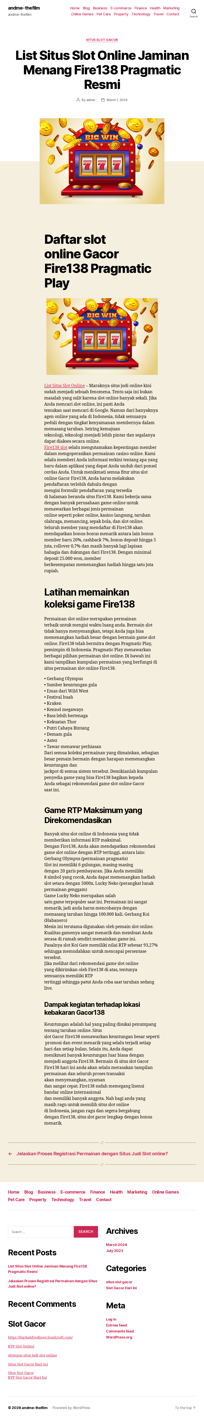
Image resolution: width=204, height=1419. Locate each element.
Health (155, 8)
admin (90, 100)
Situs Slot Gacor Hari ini (28, 1364)
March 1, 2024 (117, 100)
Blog (86, 8)
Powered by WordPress (71, 1408)
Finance (141, 8)
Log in (111, 1319)
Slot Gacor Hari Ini (121, 1288)
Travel (158, 14)
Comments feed (120, 1331)
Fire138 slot (55, 447)
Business (100, 8)
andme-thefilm (24, 8)
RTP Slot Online (21, 1346)
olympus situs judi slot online (32, 1355)
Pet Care (104, 14)
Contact (173, 14)
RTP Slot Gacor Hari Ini (27, 1377)
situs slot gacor (102, 40)
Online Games (82, 14)
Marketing (171, 8)
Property (121, 14)
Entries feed (116, 1325)
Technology (140, 14)
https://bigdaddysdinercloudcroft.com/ (40, 1337)
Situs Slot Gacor (21, 1373)
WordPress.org (119, 1337)
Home (75, 8)
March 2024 (116, 1245)
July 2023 (114, 1251)
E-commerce (121, 8)
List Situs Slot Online (64, 385)
